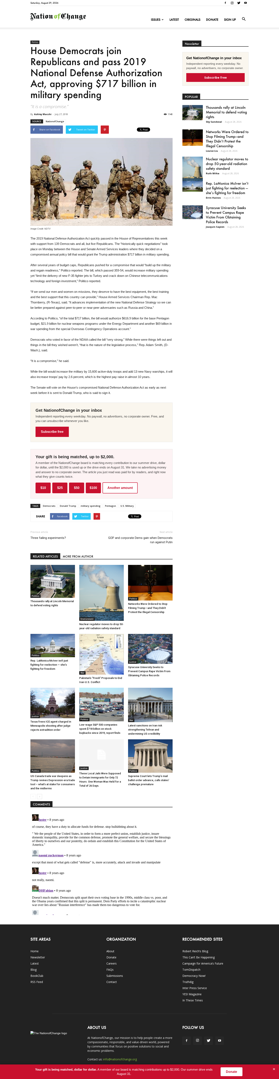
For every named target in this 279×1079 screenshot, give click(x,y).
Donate (212, 19)
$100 (93, 488)
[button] (244, 19)
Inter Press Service (194, 988)
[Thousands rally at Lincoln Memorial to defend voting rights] (52, 581)
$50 (76, 488)
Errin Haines (213, 197)
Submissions (114, 976)
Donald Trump (68, 505)
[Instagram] (232, 3)
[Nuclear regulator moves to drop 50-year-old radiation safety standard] (101, 593)
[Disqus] (101, 864)
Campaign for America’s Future (202, 963)
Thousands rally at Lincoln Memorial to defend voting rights (226, 112)
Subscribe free (52, 431)
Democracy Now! (193, 976)
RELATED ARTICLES (45, 556)
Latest (174, 19)
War (82, 672)
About (110, 951)
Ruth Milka (212, 173)
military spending (90, 505)
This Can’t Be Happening (198, 957)
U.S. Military (127, 505)
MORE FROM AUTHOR (78, 556)
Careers (111, 963)
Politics (35, 42)
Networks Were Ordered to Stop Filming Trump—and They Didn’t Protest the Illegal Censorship (147, 608)
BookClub (36, 976)
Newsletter (37, 957)
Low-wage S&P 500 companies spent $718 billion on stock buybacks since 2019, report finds (99, 728)
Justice (132, 662)
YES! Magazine (192, 994)
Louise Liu (212, 150)
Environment (87, 619)
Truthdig (187, 982)
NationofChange (55, 121)
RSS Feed (36, 982)
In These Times (192, 1000)
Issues (155, 19)
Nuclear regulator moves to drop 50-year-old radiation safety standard (227, 164)
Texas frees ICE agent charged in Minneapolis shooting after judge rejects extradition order (50, 725)
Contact (111, 982)
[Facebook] (225, 3)
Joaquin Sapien (215, 226)
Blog (33, 970)
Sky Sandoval (214, 121)
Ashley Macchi (42, 114)
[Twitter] (239, 3)
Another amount (120, 488)
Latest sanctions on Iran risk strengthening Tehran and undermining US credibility (145, 729)
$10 (43, 488)
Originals (192, 19)
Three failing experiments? (48, 538)
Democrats (49, 505)
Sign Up (230, 19)
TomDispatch (191, 970)
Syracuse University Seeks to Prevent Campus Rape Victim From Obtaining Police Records (149, 671)
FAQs (110, 970)
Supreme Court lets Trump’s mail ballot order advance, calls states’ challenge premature (148, 780)
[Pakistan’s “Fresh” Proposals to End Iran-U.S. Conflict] (101, 654)
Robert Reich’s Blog (195, 951)
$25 (60, 488)
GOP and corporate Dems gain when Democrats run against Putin (140, 540)
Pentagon (110, 505)
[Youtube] (245, 3)
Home (34, 951)
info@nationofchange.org (120, 1059)
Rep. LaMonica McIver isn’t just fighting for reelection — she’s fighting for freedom (49, 664)
